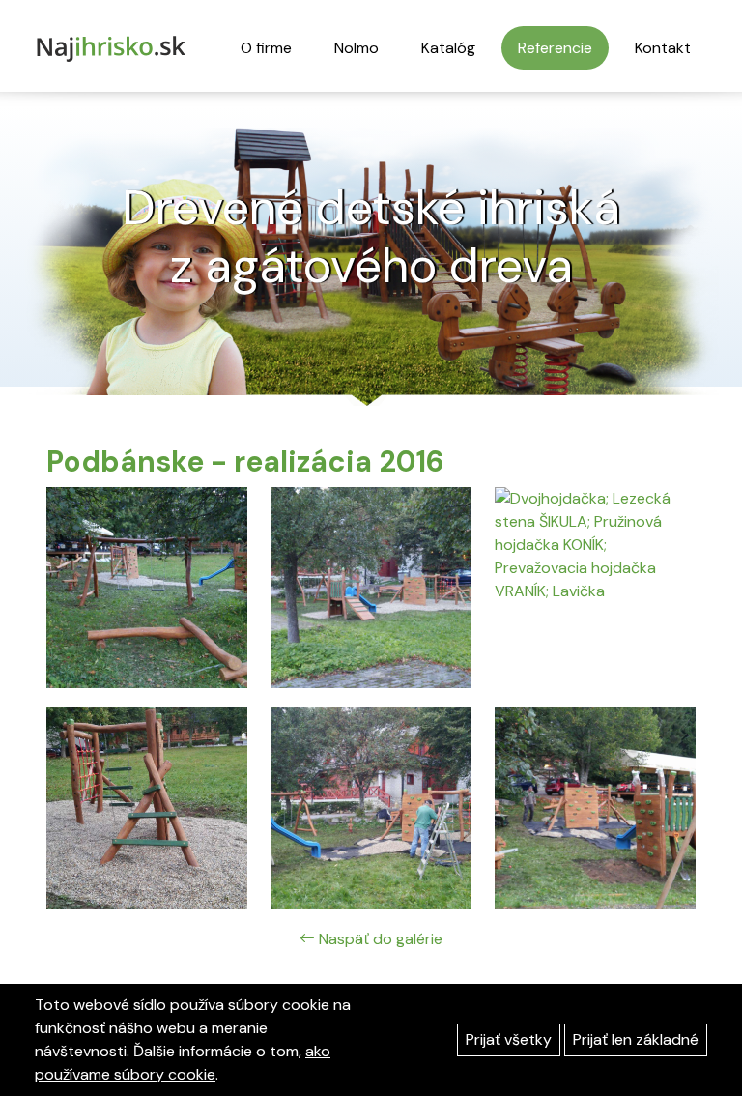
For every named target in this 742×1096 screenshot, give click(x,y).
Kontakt (663, 48)
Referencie (555, 48)
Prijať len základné (636, 1039)
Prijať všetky (509, 1039)
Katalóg (448, 48)
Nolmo (356, 48)
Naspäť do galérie (378, 939)
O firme (266, 48)
